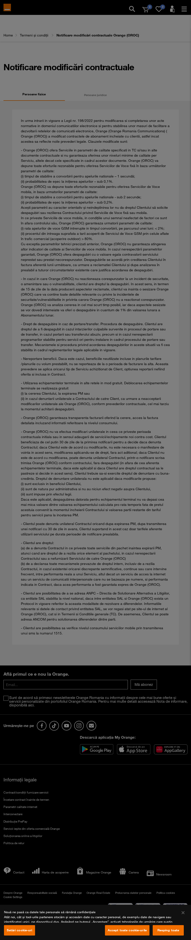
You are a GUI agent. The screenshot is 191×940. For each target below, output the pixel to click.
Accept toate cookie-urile (127, 930)
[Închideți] (183, 912)
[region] (95, 922)
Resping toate (168, 930)
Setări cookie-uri (19, 930)
